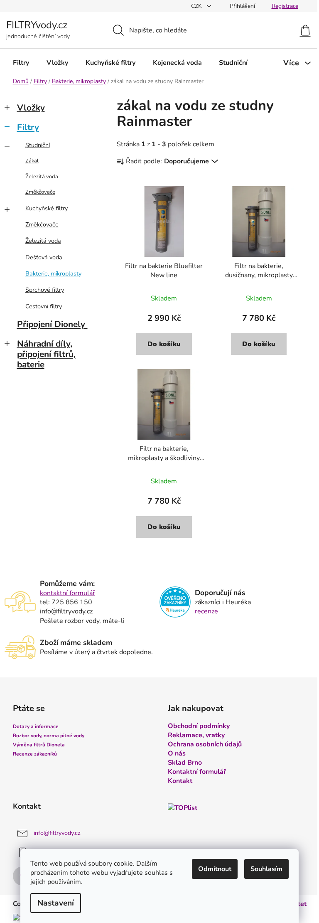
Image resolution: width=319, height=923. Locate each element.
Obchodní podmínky (199, 726)
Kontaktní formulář (197, 771)
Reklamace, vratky (196, 735)
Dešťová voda (43, 257)
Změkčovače (40, 192)
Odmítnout (214, 869)
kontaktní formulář (67, 593)
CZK (197, 6)
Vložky (31, 107)
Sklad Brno (185, 762)
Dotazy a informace (36, 726)
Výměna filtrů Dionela (39, 744)
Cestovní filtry (43, 306)
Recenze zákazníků (35, 754)
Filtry (28, 127)
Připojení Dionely (51, 324)
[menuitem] (21, 63)
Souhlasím (266, 869)
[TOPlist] (182, 807)
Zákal (32, 161)
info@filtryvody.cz (57, 833)
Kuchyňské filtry (46, 208)
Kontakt (180, 780)
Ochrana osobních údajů (205, 744)
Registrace (285, 6)
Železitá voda (41, 176)
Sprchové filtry (44, 290)
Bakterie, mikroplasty (53, 273)
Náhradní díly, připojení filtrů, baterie (46, 354)
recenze (206, 611)
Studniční (37, 145)
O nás (177, 753)
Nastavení (55, 903)
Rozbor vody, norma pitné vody (48, 735)
